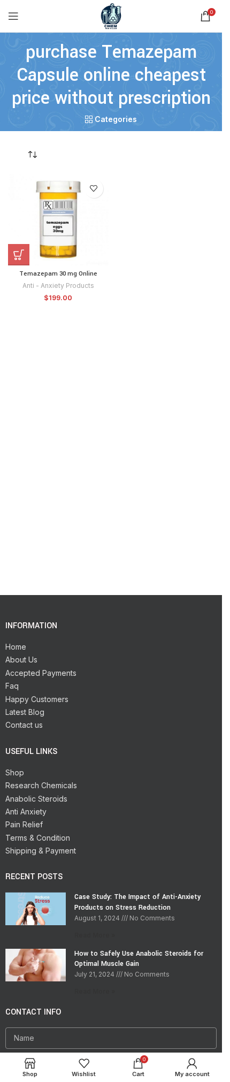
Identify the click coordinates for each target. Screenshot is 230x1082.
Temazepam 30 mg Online (58, 273)
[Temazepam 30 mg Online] (58, 219)
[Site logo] (111, 15)
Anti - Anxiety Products (58, 285)
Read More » (95, 935)
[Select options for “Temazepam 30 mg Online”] (18, 254)
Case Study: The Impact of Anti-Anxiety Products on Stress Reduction (137, 902)
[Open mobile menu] (13, 16)
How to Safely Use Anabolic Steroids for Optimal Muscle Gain (138, 959)
